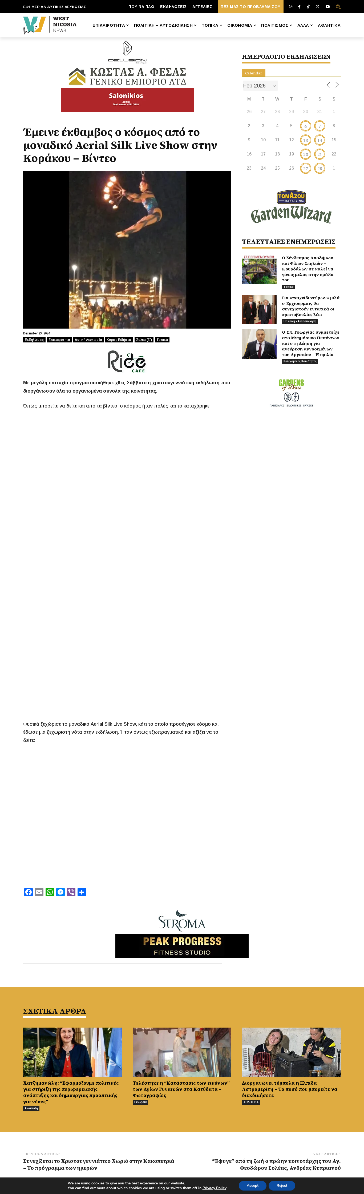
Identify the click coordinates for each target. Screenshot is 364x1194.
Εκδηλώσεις (34, 340)
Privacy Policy (214, 1188)
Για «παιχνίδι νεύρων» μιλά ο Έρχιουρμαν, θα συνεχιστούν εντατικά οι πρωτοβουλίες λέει (311, 306)
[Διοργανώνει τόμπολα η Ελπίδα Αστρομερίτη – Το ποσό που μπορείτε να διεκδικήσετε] (291, 1052)
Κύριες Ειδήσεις (119, 340)
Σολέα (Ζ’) (144, 340)
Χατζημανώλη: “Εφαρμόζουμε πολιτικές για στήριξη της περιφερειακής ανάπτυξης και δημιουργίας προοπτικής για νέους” (71, 1092)
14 (319, 140)
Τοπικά (162, 340)
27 (305, 168)
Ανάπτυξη (31, 1108)
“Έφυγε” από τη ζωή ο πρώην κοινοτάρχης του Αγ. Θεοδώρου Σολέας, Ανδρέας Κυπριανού (276, 1164)
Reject (282, 1185)
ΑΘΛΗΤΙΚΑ (251, 1102)
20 (305, 154)
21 (319, 154)
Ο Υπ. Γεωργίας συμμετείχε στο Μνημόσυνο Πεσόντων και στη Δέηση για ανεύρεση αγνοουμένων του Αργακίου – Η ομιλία (310, 343)
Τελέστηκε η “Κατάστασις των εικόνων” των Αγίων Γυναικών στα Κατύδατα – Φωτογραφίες (181, 1089)
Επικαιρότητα (59, 340)
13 (305, 140)
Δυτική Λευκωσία (88, 340)
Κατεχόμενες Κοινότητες (300, 361)
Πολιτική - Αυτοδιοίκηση (300, 321)
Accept (252, 1185)
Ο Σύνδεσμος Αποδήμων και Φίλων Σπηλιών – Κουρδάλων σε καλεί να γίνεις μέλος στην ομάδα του (308, 269)
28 (319, 168)
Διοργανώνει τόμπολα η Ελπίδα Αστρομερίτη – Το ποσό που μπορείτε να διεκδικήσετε (289, 1089)
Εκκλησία (140, 1102)
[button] (338, 6)
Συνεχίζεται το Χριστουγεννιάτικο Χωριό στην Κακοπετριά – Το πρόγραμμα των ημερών (98, 1164)
